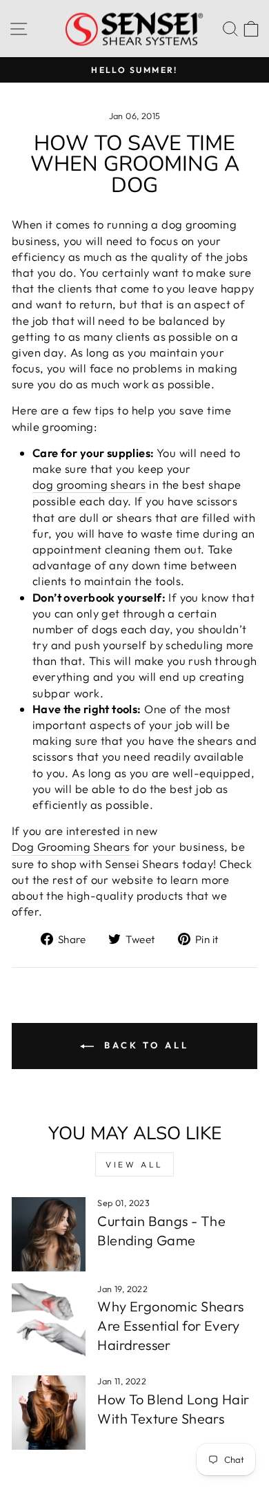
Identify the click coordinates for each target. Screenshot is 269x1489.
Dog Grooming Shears (71, 846)
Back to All (144, 1044)
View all (134, 1164)
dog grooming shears (89, 484)
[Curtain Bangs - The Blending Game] (49, 1234)
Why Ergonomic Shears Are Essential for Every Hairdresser (170, 1325)
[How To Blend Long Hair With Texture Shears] (49, 1412)
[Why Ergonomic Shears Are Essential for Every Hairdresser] (49, 1320)
